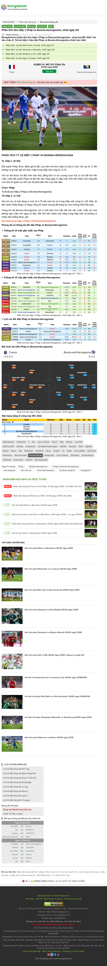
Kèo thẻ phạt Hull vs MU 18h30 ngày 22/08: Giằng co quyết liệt (54, 655)
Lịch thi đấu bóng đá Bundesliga (17, 782)
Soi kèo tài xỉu (18, 460)
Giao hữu (29, 460)
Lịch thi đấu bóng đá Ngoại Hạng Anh (19, 773)
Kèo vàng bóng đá (41, 460)
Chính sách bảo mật (73, 899)
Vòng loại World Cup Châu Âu (17, 809)
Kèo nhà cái (52, 872)
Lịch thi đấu (20, 26)
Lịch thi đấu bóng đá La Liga (15, 787)
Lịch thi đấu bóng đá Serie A (15, 791)
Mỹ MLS (5, 451)
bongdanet (85, 470)
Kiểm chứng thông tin (51, 951)
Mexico (13, 451)
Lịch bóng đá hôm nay (89, 872)
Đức (33, 442)
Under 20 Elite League (13, 814)
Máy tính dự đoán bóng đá (23, 875)
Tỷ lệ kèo (42, 26)
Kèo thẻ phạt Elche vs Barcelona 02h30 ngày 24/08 (34, 505)
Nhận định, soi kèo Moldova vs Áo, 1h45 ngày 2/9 (27, 54)
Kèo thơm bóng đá (35, 455)
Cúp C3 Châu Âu (62, 455)
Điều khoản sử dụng (53, 899)
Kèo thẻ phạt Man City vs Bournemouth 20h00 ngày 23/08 (52, 590)
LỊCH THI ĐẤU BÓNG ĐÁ (15, 764)
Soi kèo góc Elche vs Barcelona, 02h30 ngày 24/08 (34, 533)
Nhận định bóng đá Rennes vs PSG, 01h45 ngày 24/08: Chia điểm (42, 496)
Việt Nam (69, 442)
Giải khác (20, 446)
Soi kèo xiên (91, 451)
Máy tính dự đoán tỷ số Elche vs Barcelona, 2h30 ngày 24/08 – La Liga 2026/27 (47, 514)
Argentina (88, 446)
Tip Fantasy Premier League (47, 446)
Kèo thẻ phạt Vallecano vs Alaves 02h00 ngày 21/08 (49, 737)
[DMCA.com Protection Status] (53, 905)
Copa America (30, 446)
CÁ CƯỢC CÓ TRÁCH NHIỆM (71, 881)
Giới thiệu (29, 899)
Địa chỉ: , (53, 908)
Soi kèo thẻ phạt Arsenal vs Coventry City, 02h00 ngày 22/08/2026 (56, 677)
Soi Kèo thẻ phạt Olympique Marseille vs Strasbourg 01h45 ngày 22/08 (58, 717)
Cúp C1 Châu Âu (43, 442)
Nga (20, 451)
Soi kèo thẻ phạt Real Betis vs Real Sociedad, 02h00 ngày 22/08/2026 (57, 696)
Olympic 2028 (49, 455)
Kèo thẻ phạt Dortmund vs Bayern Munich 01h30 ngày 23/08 (53, 632)
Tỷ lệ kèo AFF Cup (61, 875)
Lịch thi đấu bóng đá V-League (16, 800)
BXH (51, 26)
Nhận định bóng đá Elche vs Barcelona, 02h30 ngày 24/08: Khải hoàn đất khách (47, 524)
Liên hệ (39, 899)
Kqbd (42, 872)
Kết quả (31, 26)
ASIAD (69, 451)
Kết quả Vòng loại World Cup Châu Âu (22, 818)
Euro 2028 (78, 442)
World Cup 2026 (8, 446)
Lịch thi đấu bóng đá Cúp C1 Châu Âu (20, 778)
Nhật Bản (63, 446)
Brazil (81, 446)
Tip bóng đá (7, 460)
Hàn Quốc (72, 446)
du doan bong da (67, 470)
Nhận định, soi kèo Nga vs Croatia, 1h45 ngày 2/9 (28, 58)
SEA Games (75, 455)
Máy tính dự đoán (20, 455)
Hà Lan (48, 451)
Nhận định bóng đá (25, 82)
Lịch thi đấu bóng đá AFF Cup (16, 769)
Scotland (56, 451)
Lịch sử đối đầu (79, 451)
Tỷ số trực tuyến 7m (68, 872)
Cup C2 (54, 442)
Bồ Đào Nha (29, 451)
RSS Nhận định (44, 875)
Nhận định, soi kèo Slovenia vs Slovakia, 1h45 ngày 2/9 (30, 49)
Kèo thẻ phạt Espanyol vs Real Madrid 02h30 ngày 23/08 (51, 610)
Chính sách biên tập (32, 951)
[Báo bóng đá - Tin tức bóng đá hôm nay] (13, 5)
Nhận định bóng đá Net (27, 872)
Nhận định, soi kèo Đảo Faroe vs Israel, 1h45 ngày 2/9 (30, 45)
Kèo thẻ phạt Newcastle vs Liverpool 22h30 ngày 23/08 (51, 569)
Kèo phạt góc (7, 455)
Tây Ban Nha (21, 442)
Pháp (61, 442)
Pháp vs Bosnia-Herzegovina (66, 466)
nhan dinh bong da (45, 470)
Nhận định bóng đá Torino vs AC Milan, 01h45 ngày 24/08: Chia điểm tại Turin (47, 486)
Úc (63, 451)
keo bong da (9, 470)
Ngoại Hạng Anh (8, 442)
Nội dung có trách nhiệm (73, 951)
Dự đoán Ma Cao (87, 455)
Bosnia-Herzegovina (38, 466)
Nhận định (7, 26)
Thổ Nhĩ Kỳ (39, 451)
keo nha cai (26, 470)
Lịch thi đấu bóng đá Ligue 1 (15, 795)
